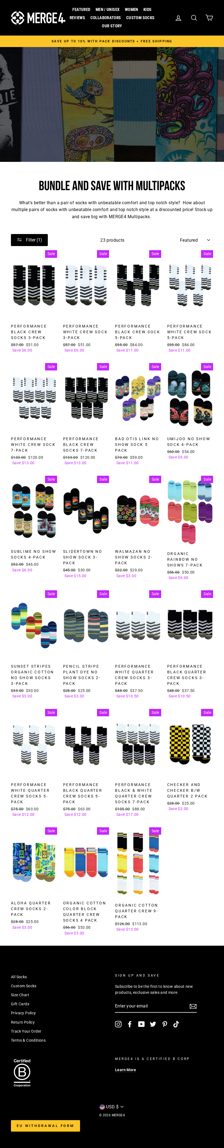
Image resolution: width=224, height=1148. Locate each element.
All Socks (19, 977)
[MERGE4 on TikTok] (176, 1024)
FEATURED (81, 9)
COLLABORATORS (105, 17)
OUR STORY (112, 26)
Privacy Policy (23, 1013)
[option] (112, 41)
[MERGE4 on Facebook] (129, 1024)
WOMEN (131, 9)
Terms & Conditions (28, 1040)
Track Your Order (26, 1031)
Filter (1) (33, 240)
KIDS (147, 9)
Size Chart (20, 995)
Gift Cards (20, 1004)
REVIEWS (77, 17)
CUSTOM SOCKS (140, 17)
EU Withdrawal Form (45, 1126)
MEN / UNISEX (108, 9)
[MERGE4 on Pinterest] (164, 1024)
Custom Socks (24, 986)
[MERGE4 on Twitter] (153, 1024)
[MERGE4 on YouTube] (141, 1024)
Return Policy (23, 1022)
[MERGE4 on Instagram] (118, 1024)
